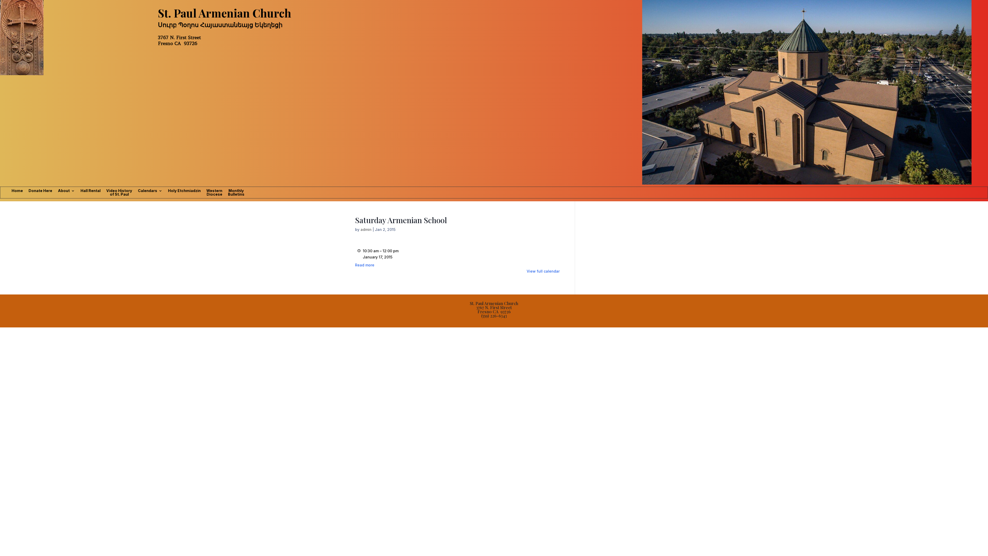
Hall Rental (91, 191)
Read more (364, 265)
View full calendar (543, 271)
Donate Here (40, 191)
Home (17, 191)
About (64, 191)
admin (366, 229)
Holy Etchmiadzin (184, 191)
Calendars (147, 191)
